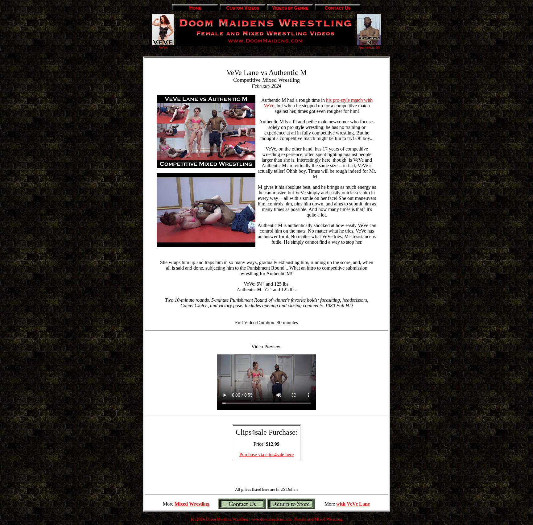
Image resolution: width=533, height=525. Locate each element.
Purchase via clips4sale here (266, 454)
